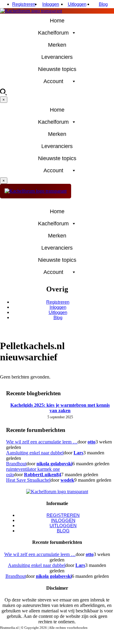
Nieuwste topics (57, 69)
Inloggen (50, 4)
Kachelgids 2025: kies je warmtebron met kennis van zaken (60, 408)
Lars (78, 452)
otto (91, 441)
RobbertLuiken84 (42, 474)
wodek (67, 480)
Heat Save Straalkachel (28, 480)
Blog (103, 4)
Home (57, 21)
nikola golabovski (54, 463)
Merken (57, 45)
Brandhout (16, 463)
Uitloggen (77, 4)
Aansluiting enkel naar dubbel (35, 452)
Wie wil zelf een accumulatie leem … (42, 441)
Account (53, 81)
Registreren (23, 4)
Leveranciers (57, 57)
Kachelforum (53, 33)
